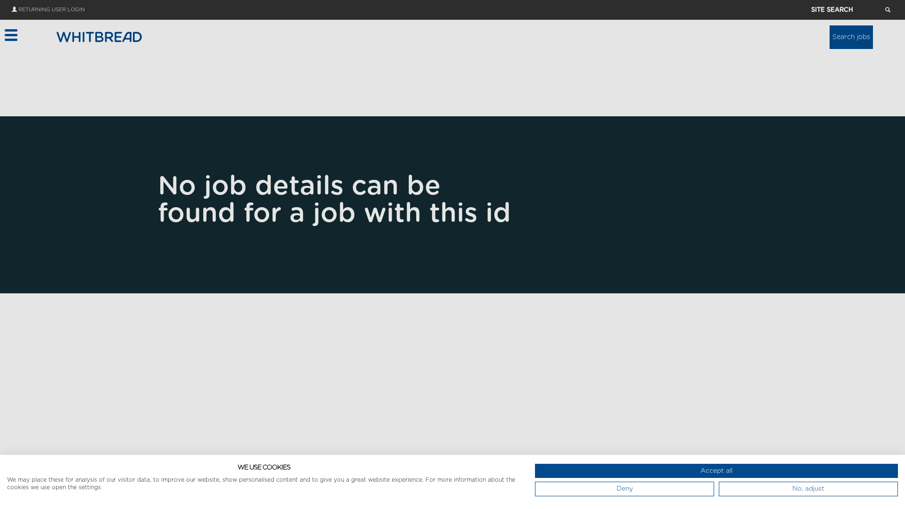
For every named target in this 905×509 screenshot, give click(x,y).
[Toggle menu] (10, 35)
